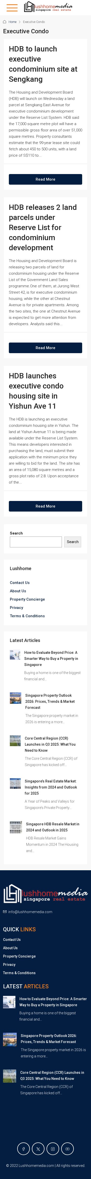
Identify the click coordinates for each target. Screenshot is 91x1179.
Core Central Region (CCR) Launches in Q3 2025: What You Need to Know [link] (50, 744)
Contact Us (20, 582)
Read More (45, 179)
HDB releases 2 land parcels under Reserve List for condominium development (43, 227)
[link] (15, 654)
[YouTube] (67, 1148)
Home (12, 22)
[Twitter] (38, 1148)
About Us (18, 591)
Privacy (16, 607)
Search (16, 533)
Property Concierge (27, 599)
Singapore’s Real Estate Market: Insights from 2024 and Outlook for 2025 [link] (51, 787)
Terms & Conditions (27, 616)
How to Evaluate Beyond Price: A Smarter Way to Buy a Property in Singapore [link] (51, 659)
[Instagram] (53, 1148)
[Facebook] (23, 1148)
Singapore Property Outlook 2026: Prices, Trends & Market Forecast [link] (50, 701)
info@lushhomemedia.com (30, 912)
